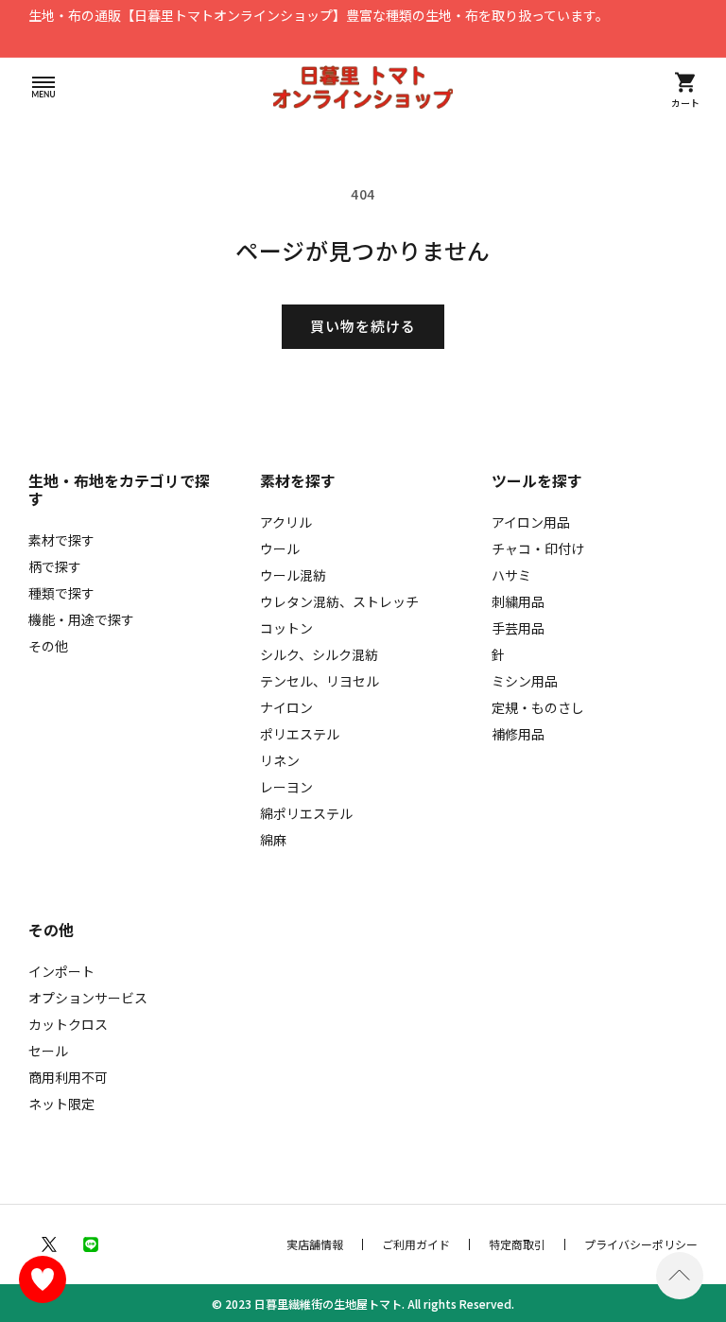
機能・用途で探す (81, 619)
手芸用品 (518, 627)
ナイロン (286, 707)
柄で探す (54, 566)
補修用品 (518, 733)
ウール (280, 548)
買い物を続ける (363, 326)
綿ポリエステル (306, 813)
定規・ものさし (538, 707)
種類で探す (61, 592)
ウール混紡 (293, 574)
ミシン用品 (525, 680)
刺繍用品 (518, 601)
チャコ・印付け (538, 548)
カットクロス (68, 1024)
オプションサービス (87, 997)
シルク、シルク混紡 (319, 654)
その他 (48, 645)
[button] (43, 87)
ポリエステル (299, 733)
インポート (61, 971)
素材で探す (61, 540)
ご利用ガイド (416, 1244)
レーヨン (286, 786)
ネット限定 (61, 1103)
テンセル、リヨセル (319, 680)
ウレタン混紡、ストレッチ (339, 601)
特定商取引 (517, 1244)
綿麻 (273, 839)
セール (48, 1050)
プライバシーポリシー (641, 1244)
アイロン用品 (531, 522)
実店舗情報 (314, 1244)
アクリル (286, 522)
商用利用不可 (68, 1077)
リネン (280, 760)
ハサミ (511, 574)
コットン (286, 627)
